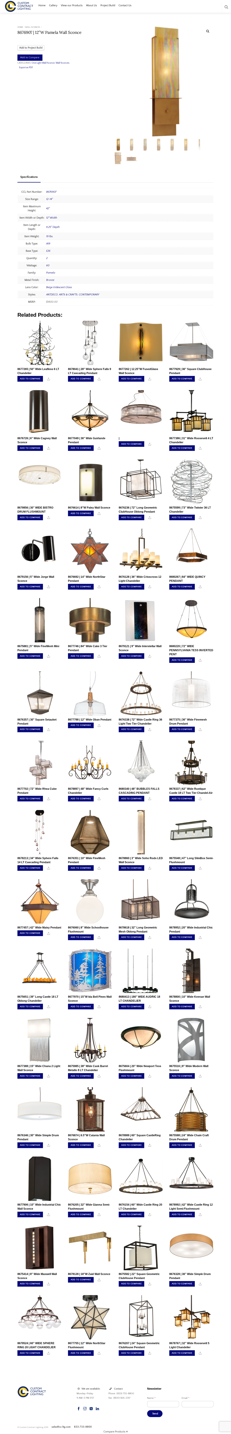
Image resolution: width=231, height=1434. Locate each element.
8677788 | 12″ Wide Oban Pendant (89, 719)
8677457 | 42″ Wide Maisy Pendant (39, 927)
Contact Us (125, 5)
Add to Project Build (30, 47)
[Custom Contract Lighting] (19, 6)
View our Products (72, 5)
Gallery (53, 5)
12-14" (49, 199)
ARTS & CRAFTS (68, 294)
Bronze (50, 280)
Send (155, 1413)
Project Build (107, 5)
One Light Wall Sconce (43, 63)
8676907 (51, 191)
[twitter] (91, 1408)
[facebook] (78, 1408)
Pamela (50, 272)
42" (48, 208)
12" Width (51, 217)
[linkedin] (97, 1408)
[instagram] (85, 1408)
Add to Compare (29, 57)
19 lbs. (49, 236)
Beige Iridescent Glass (59, 287)
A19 (48, 243)
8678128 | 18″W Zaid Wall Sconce (89, 1274)
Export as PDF (26, 67)
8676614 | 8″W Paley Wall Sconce (89, 507)
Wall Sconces (32, 27)
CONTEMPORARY (89, 294)
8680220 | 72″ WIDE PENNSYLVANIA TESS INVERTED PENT (191, 650)
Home (41, 5)
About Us (91, 5)
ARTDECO (52, 294)
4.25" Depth (53, 227)
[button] (208, 31)
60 (47, 265)
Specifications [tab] (29, 176)
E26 (48, 250)
